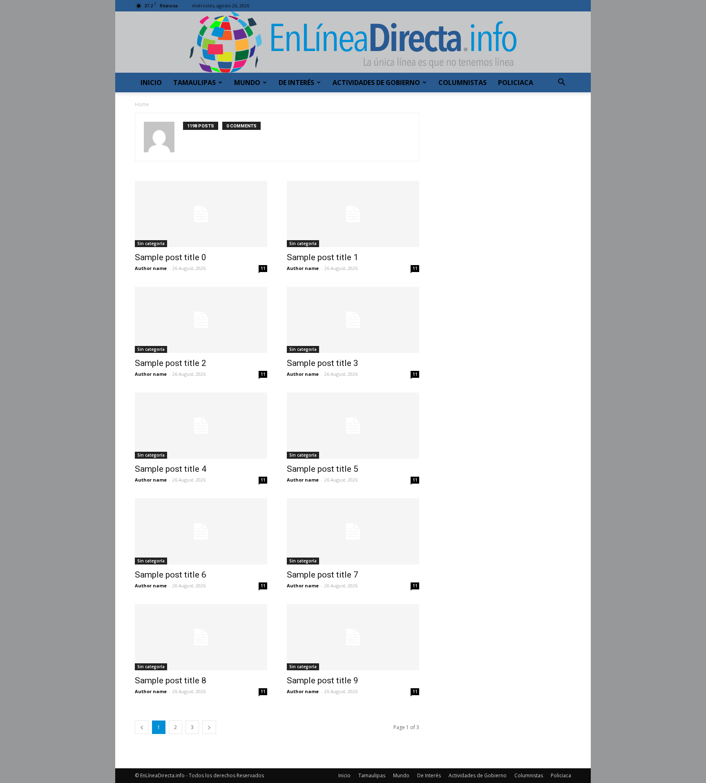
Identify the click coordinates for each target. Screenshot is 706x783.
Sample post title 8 (170, 680)
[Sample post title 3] (353, 320)
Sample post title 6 (170, 575)
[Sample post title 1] (353, 214)
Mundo (247, 82)
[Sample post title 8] (201, 637)
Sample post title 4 (170, 469)
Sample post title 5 (322, 469)
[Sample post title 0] (201, 214)
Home (142, 104)
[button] (561, 83)
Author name (151, 268)
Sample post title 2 (170, 363)
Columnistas (462, 82)
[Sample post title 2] (201, 320)
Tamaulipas (194, 82)
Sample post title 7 (322, 575)
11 (263, 268)
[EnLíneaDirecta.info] (353, 42)
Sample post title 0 (170, 257)
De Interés (296, 82)
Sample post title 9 (322, 680)
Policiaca (515, 82)
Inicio (151, 82)
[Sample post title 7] (353, 531)
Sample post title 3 (322, 363)
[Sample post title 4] (201, 426)
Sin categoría (151, 243)
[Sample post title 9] (353, 637)
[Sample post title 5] (353, 426)
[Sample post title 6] (201, 531)
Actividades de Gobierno (376, 82)
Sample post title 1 (322, 257)
